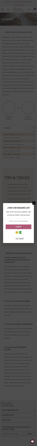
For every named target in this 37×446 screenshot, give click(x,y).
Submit (19, 227)
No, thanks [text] (20, 238)
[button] (32, 441)
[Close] (33, 203)
